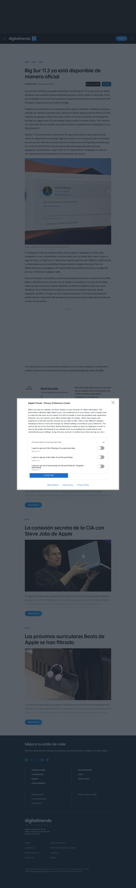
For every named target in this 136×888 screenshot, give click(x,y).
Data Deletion (53, 485)
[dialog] (68, 444)
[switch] (100, 448)
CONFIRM (49, 475)
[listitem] (68, 442)
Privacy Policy (83, 485)
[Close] (113, 403)
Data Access (68, 485)
